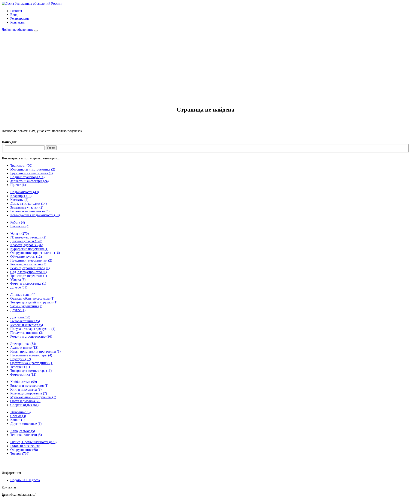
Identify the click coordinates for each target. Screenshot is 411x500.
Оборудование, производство (35, 252)
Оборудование (24, 449)
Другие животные (26, 423)
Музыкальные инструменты (33, 397)
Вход (14, 14)
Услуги (19, 233)
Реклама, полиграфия (28, 264)
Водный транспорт (27, 177)
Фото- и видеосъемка (28, 283)
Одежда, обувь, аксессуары (32, 298)
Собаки (18, 416)
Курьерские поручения (29, 249)
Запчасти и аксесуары (29, 181)
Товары (19, 453)
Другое (18, 287)
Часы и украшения (26, 306)
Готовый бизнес (25, 446)
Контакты (17, 22)
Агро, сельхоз (22, 431)
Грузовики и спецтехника (31, 173)
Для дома (20, 317)
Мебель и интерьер (26, 325)
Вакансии (19, 226)
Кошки (17, 420)
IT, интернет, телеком (28, 237)
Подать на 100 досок (25, 480)
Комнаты (19, 199)
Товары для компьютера (31, 370)
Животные (20, 412)
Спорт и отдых (24, 405)
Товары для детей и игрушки (33, 302)
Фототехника (23, 374)
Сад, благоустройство (28, 272)
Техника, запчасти (26, 435)
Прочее (18, 185)
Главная (16, 11)
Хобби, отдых (23, 382)
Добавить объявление (17, 29)
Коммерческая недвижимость (35, 215)
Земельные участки (26, 207)
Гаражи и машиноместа (29, 211)
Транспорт (21, 165)
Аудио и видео (24, 347)
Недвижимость (24, 192)
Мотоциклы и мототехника (32, 169)
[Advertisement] (205, 64)
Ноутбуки (20, 359)
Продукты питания (26, 332)
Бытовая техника (25, 321)
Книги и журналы (26, 389)
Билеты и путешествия (29, 385)
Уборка (17, 279)
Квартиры (20, 196)
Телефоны (20, 367)
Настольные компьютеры (31, 355)
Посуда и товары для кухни (32, 329)
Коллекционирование (28, 393)
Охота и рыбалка (25, 401)
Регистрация (19, 18)
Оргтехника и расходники (31, 363)
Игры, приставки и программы (35, 351)
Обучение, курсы (26, 256)
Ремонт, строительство (30, 268)
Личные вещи (22, 294)
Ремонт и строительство (31, 336)
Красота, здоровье (26, 245)
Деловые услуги (26, 241)
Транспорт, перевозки (28, 276)
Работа (17, 222)
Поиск (51, 147)
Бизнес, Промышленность (33, 442)
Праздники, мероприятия (31, 260)
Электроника (23, 344)
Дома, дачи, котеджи (28, 203)
